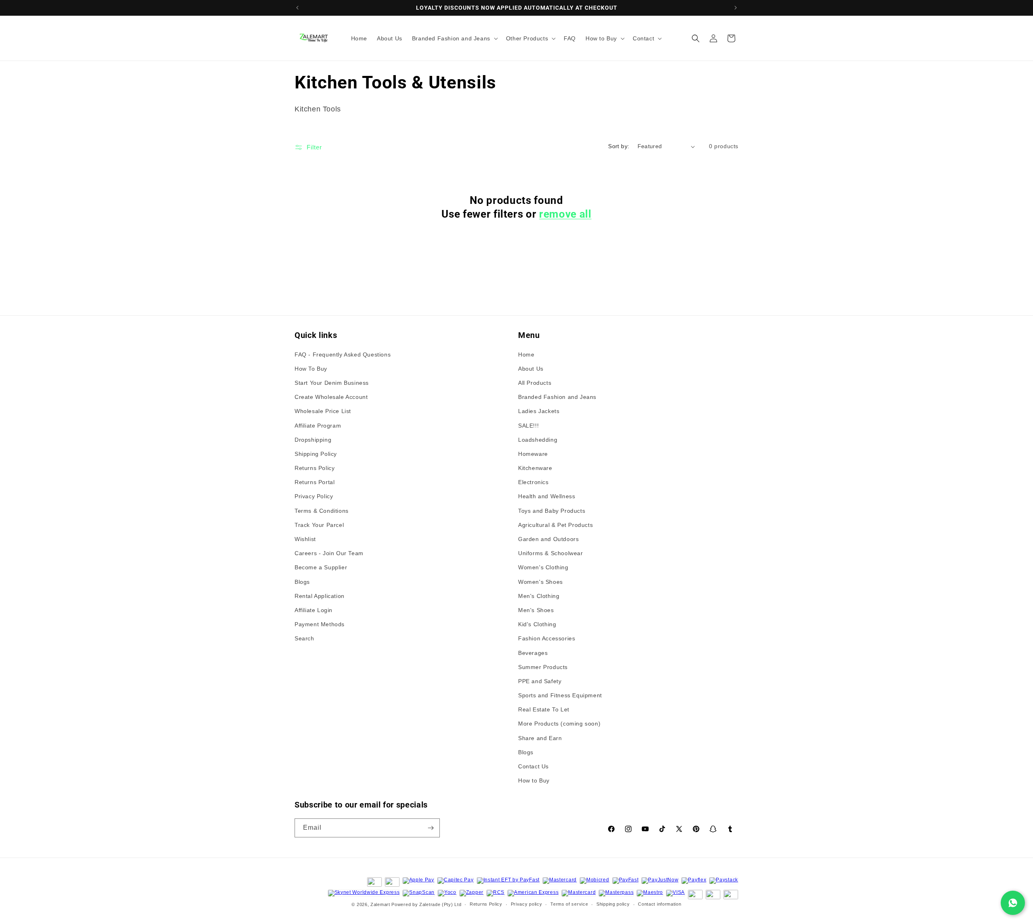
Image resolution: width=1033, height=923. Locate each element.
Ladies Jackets (538, 411)
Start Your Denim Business (332, 383)
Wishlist (305, 539)
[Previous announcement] (297, 7)
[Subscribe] (430, 827)
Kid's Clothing (537, 624)
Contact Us (533, 766)
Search (304, 638)
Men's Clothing (538, 596)
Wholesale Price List (323, 411)
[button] (454, 38)
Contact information (659, 904)
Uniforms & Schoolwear (550, 553)
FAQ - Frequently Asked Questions (343, 354)
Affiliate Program (318, 425)
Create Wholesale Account (331, 397)
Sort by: (618, 146)
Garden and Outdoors (548, 539)
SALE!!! (528, 425)
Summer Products (543, 667)
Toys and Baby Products (551, 511)
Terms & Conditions (322, 511)
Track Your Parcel (319, 525)
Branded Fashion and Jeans (557, 397)
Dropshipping (313, 439)
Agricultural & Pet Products (555, 525)
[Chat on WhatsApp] (1013, 903)
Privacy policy (526, 904)
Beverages (533, 653)
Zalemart (380, 904)
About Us (531, 368)
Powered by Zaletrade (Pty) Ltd (426, 904)
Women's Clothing (543, 567)
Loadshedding (537, 439)
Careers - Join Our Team (329, 553)
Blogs (302, 582)
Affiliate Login (313, 610)
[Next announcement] (735, 7)
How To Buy (311, 368)
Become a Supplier (321, 567)
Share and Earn (540, 738)
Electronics (533, 482)
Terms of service (569, 904)
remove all (565, 214)
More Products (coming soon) (559, 723)
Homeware (533, 454)
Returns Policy (315, 468)
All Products (534, 383)
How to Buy (534, 780)
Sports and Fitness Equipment (560, 695)
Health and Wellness (546, 496)
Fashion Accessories (546, 638)
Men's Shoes (536, 610)
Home (526, 354)
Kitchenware (535, 468)
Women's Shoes (540, 582)
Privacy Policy (314, 496)
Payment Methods (320, 624)
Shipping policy (613, 904)
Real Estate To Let (543, 709)
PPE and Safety (539, 681)
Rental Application (320, 596)
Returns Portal (315, 482)
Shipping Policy (316, 454)
